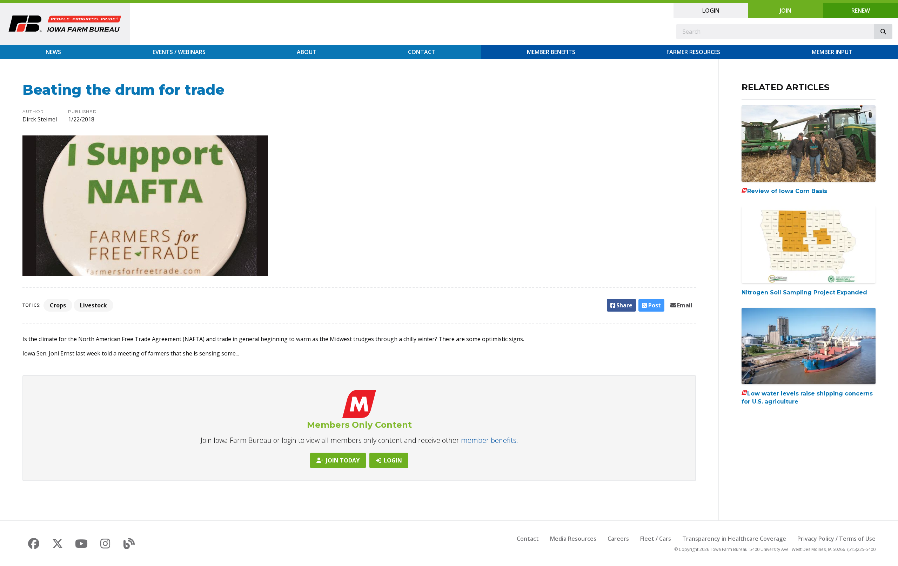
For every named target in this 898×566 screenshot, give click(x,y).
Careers (618, 538)
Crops (58, 305)
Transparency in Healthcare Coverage (734, 538)
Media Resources (573, 538)
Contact (421, 52)
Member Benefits (551, 52)
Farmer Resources (693, 52)
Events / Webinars (179, 52)
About (306, 52)
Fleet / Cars (655, 538)
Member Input (832, 52)
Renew (860, 10)
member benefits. (489, 440)
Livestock (93, 305)
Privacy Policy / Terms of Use (836, 538)
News (53, 52)
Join (785, 10)
